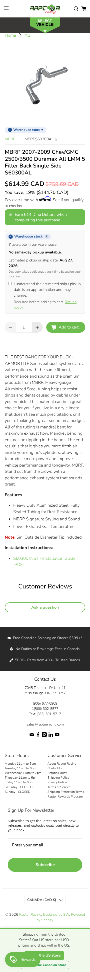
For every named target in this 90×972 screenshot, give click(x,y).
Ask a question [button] (45, 607)
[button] (45, 24)
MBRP (10, 139)
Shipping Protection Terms (66, 792)
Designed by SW (56, 914)
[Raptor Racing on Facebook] (38, 736)
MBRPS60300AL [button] (39, 139)
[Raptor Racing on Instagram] (44, 736)
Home (10, 35)
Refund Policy (57, 773)
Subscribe (45, 865)
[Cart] (83, 8)
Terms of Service (59, 787)
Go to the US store (44, 955)
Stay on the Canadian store (45, 965)
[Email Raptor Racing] (31, 736)
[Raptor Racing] (45, 8)
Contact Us (55, 768)
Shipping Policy (58, 777)
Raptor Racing (30, 914)
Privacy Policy (57, 782)
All (27, 35)
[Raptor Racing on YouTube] (57, 736)
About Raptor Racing (62, 763)
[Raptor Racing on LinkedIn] (50, 736)
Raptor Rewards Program (65, 796)
